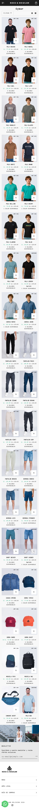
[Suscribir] (35, 756)
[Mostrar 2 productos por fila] (35, 13)
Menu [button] (3, 780)
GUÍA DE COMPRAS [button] (8, 792)
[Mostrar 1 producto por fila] (32, 13)
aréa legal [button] (6, 786)
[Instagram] (12, 805)
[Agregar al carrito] (34, 592)
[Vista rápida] (16, 158)
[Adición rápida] (16, 40)
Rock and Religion (12, 802)
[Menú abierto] (5, 3)
